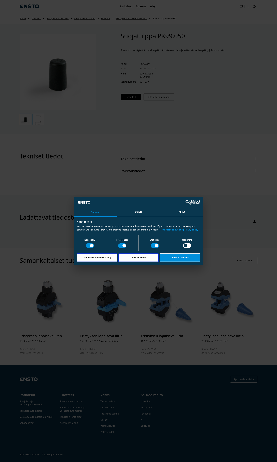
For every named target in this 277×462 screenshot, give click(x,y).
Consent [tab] (95, 212)
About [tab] (182, 212)
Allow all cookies (180, 257)
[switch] (122, 245)
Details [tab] (138, 212)
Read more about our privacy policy (179, 229)
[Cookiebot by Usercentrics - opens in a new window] (187, 202)
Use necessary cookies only (97, 257)
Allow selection (138, 257)
